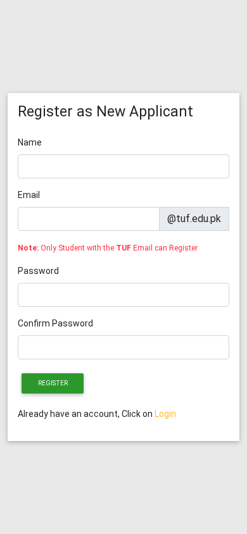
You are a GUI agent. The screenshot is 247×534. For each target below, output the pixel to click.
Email (29, 195)
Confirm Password (55, 323)
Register (53, 383)
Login (165, 414)
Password (38, 271)
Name (30, 142)
